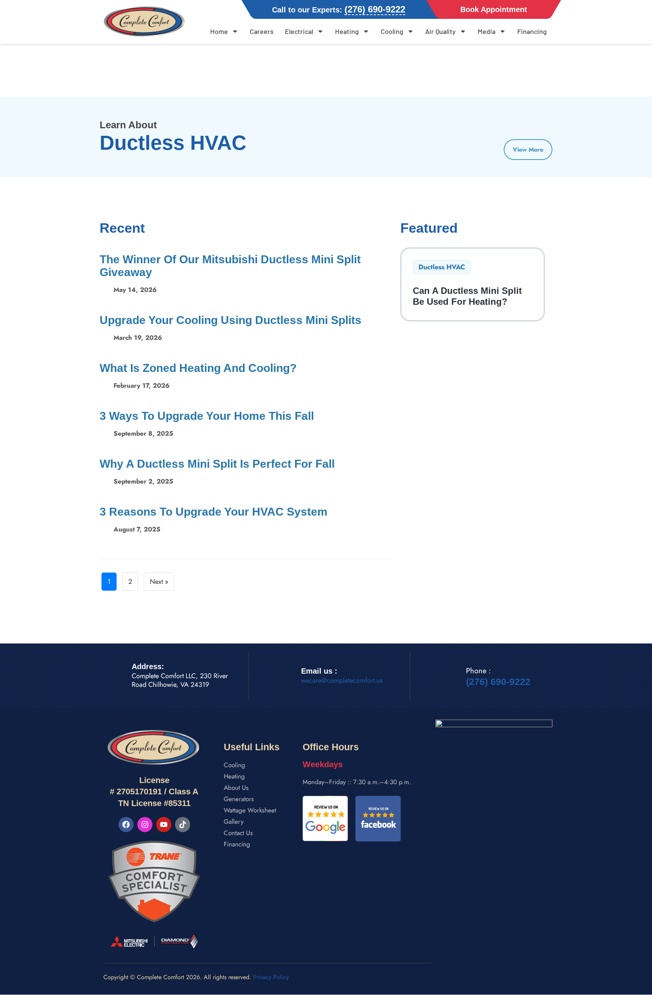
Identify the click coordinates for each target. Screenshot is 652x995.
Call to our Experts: (338, 10)
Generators (239, 798)
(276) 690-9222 (498, 681)
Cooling (392, 31)
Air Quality (440, 31)
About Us (236, 787)
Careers (262, 31)
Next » (159, 582)
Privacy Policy (271, 977)
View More (528, 149)
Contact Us (238, 832)
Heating (347, 31)
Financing (532, 31)
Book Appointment (493, 9)
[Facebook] (126, 824)
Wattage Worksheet (250, 810)
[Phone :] (449, 677)
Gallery (233, 821)
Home (219, 31)
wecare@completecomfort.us (342, 680)
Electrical (299, 31)
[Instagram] (144, 824)
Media (486, 31)
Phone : (478, 670)
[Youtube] (163, 824)
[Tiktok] (182, 824)
